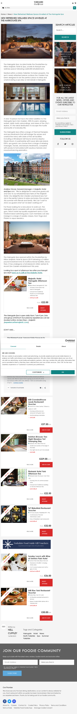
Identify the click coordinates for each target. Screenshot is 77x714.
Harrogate (27, 633)
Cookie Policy (33, 705)
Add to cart (46, 430)
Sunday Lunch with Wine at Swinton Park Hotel (39, 557)
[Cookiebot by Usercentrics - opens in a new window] (66, 340)
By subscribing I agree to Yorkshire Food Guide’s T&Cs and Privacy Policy (64, 125)
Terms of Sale (7, 708)
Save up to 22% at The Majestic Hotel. (27, 273)
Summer (45, 636)
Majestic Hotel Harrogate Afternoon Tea (37, 280)
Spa (38, 636)
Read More (30, 308)
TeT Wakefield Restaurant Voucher (39, 509)
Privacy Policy (44, 705)
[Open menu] (1, 3)
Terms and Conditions (58, 705)
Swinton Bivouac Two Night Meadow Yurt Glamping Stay (37, 439)
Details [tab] (38, 346)
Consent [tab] (13, 346)
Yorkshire (26, 638)
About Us (6, 705)
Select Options (43, 309)
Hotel (35, 633)
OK (63, 372)
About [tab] (64, 346)
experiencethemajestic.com (16, 322)
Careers (14, 705)
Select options (44, 500)
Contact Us (22, 705)
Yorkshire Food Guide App (23, 708)
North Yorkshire (29, 636)
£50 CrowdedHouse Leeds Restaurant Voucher (37, 401)
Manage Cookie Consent (43, 708)
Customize (37, 372)
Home (3, 14)
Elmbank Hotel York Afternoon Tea (37, 472)
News (10, 14)
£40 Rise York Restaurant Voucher (39, 591)
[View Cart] (75, 3)
